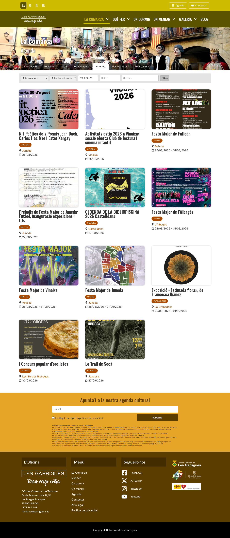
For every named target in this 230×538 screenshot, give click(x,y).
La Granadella (163, 307)
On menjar (162, 19)
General (91, 149)
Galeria (185, 19)
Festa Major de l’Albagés (172, 211)
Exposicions (160, 301)
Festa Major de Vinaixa (38, 290)
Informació (30, 66)
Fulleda (159, 146)
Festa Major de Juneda (104, 290)
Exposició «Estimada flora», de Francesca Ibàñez (177, 292)
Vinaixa (93, 155)
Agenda (100, 66)
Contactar (77, 499)
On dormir (142, 19)
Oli (65, 66)
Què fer (119, 19)
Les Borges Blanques (35, 376)
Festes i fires (120, 66)
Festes (157, 140)
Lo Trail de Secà (98, 363)
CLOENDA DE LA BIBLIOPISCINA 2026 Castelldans (112, 213)
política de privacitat (91, 417)
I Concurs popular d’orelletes (43, 363)
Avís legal (77, 505)
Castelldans (95, 228)
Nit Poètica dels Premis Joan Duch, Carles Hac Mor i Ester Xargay (48, 135)
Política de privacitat (84, 510)
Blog (204, 19)
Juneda (26, 150)
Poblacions (50, 66)
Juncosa (93, 376)
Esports (91, 370)
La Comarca (94, 19)
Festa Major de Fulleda (171, 133)
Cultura (25, 145)
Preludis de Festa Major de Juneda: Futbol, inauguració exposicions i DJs (48, 215)
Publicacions (142, 66)
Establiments (81, 66)
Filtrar (164, 78)
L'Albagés (161, 224)
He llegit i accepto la (79, 417)
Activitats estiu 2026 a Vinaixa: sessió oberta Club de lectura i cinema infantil (112, 137)
